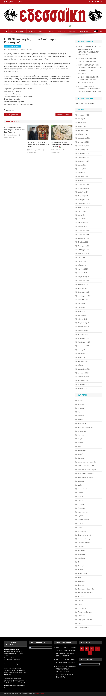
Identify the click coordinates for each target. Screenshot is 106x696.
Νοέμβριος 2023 (83, 242)
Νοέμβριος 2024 (83, 196)
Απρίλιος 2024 (83, 223)
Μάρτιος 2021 (82, 365)
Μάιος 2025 (82, 173)
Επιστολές (81, 508)
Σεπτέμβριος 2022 (84, 296)
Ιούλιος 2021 (82, 350)
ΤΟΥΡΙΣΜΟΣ (82, 616)
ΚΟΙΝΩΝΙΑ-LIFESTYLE (85, 543)
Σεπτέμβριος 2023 (84, 250)
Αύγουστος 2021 (83, 346)
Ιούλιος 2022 (82, 303)
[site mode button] (96, 31)
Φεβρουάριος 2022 (84, 323)
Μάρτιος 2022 (82, 319)
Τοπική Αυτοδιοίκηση (85, 612)
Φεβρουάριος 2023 (84, 277)
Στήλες (40, 31)
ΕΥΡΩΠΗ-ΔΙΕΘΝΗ (83, 519)
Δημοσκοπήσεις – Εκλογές (87, 462)
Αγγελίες (51, 31)
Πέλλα (80, 577)
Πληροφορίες (84, 31)
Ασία (79, 446)
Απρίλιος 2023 (83, 269)
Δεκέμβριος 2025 (83, 146)
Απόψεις (81, 435)
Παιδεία (80, 570)
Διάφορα (81, 481)
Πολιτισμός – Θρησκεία (86, 589)
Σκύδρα (80, 600)
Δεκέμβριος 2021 (83, 330)
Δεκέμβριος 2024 (83, 192)
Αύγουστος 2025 (83, 161)
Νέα (11, 31)
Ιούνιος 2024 (82, 215)
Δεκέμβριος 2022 (83, 284)
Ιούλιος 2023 (82, 257)
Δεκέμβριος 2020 (83, 377)
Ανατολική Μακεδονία (85, 427)
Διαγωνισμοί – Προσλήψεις (87, 469)
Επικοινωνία (72, 31)
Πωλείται (81, 596)
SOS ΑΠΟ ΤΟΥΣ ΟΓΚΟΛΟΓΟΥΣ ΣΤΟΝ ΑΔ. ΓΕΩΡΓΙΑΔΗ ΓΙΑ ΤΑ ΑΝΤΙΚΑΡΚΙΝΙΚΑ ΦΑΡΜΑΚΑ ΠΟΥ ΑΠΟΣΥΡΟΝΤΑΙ (89, 51)
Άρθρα (80, 439)
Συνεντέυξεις (82, 608)
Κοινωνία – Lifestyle (84, 539)
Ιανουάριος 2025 (83, 188)
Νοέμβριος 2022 (83, 288)
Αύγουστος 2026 (83, 115)
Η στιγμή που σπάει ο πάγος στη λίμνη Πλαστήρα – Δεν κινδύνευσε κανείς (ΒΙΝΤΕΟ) (14, 115)
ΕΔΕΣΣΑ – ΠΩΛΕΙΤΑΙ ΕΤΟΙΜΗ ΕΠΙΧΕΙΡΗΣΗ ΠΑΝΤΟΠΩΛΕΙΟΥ (87, 60)
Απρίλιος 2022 (83, 315)
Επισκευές (81, 504)
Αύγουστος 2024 (83, 207)
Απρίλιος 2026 (83, 130)
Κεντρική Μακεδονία (84, 535)
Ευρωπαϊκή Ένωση (84, 512)
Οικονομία (81, 566)
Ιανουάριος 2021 (83, 373)
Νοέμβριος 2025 (83, 150)
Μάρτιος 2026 (82, 134)
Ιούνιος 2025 (82, 169)
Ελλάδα (30, 31)
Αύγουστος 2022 (83, 300)
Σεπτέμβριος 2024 (84, 203)
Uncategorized (82, 404)
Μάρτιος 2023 (82, 273)
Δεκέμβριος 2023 (83, 238)
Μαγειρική (81, 550)
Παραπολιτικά (82, 573)
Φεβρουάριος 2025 (84, 184)
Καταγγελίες (82, 531)
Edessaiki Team (32, 152)
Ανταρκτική (82, 431)
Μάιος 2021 (82, 357)
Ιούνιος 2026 (82, 123)
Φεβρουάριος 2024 (84, 230)
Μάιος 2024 (82, 219)
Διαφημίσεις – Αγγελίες (86, 473)
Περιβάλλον (82, 581)
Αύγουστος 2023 (83, 253)
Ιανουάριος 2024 (83, 234)
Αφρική (80, 454)
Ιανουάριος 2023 (83, 280)
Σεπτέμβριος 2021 (84, 342)
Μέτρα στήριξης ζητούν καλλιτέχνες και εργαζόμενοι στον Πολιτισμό (14, 130)
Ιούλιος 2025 (82, 165)
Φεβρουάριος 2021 (84, 369)
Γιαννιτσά (81, 458)
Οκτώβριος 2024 (83, 199)
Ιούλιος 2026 (82, 119)
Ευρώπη (80, 516)
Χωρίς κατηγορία (83, 627)
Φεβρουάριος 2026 (84, 138)
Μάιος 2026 (82, 126)
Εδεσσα (80, 493)
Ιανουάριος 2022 (83, 327)
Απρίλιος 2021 (83, 361)
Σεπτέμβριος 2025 (84, 157)
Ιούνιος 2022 (82, 307)
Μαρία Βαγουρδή (26, 49)
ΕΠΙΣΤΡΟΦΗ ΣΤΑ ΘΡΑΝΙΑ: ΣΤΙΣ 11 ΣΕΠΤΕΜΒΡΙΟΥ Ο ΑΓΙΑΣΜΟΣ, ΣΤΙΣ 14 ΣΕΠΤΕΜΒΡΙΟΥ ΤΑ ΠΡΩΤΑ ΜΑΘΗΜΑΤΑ (90, 69)
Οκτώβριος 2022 (83, 292)
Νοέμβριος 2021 (83, 334)
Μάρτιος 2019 (82, 388)
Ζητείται (81, 523)
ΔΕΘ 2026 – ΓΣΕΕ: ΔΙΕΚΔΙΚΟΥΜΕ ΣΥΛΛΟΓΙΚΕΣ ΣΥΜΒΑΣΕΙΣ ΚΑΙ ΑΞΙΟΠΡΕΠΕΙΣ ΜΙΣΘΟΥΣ (88, 79)
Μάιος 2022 (82, 311)
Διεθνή (60, 31)
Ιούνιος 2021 (82, 354)
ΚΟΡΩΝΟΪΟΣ (82, 546)
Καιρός (80, 527)
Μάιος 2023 (82, 265)
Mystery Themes (40, 693)
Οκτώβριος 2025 (83, 153)
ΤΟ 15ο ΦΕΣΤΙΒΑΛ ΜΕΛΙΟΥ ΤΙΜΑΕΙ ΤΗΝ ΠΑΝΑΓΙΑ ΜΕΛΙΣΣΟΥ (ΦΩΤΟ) (38, 144)
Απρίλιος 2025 (83, 176)
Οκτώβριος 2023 (83, 246)
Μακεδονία (19, 31)
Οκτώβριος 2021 (83, 338)
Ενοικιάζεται (82, 500)
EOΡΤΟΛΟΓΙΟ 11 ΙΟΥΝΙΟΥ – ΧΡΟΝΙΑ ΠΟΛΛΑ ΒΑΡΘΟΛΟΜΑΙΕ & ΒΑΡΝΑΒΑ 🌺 (61, 144)
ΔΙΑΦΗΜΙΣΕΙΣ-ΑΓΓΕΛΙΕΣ (85, 477)
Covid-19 (81, 400)
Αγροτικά (81, 412)
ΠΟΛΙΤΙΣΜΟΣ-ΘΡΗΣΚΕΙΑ (12, 46)
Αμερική (80, 419)
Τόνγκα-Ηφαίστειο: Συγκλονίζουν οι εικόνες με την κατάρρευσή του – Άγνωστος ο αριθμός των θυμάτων (65, 115)
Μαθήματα (81, 554)
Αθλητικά (81, 416)
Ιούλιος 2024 (82, 211)
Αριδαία (80, 443)
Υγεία (79, 623)
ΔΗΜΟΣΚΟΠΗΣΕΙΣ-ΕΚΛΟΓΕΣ (87, 466)
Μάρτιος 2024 (82, 227)
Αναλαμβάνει (82, 423)
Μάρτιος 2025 (82, 180)
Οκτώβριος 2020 (83, 384)
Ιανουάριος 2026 (83, 142)
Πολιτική (81, 585)
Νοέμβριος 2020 (83, 380)
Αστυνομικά (82, 450)
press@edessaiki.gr (13, 658)
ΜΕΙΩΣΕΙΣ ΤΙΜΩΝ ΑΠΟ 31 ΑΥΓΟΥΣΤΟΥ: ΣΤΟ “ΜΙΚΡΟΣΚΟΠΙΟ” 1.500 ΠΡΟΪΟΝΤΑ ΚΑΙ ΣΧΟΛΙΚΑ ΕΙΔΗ (89, 88)
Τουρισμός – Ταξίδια (85, 620)
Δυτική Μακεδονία (84, 489)
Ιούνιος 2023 (82, 261)
